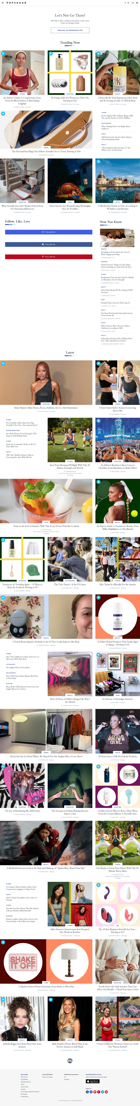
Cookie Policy (24, 1096)
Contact (23, 1089)
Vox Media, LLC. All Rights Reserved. (72, 1100)
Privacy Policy (24, 1087)
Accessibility (24, 1079)
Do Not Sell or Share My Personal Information (30, 1093)
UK (65, 1077)
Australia (66, 1079)
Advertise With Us (26, 1082)
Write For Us (24, 1077)
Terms (22, 1084)
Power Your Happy (47, 1077)
